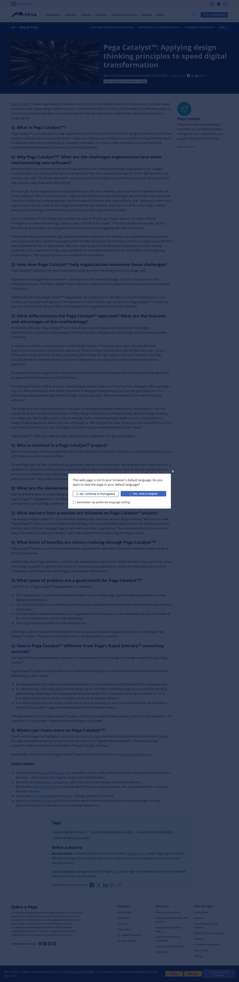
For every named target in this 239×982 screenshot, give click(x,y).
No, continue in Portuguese (97, 493)
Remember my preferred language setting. (104, 502)
